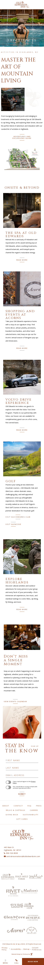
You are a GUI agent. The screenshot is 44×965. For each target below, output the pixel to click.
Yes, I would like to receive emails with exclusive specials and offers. (25, 787)
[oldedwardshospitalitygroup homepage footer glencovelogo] (14, 918)
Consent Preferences (36, 949)
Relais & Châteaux (15, 810)
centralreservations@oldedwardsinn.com (23, 856)
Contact (18, 806)
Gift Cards (22, 819)
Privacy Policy (4, 949)
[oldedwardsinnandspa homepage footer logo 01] (33, 918)
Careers (34, 810)
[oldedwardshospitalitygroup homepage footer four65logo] (17, 906)
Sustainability (30, 814)
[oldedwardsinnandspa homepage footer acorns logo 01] (16, 930)
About (5, 806)
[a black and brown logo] (7, 876)
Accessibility (16, 949)
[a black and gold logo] (21, 876)
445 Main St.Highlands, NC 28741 (12, 848)
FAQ (29, 806)
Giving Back (12, 814)
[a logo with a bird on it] (31, 930)
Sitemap (26, 949)
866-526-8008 (12, 853)
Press (39, 806)
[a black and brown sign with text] (13, 891)
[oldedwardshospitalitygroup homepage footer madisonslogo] (29, 891)
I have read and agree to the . (24, 782)
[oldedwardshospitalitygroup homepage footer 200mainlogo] (36, 876)
